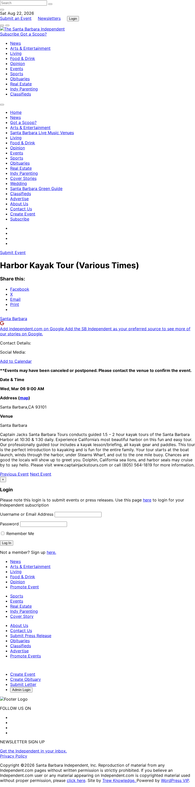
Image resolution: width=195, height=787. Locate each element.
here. (51, 552)
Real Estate (21, 83)
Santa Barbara (13, 318)
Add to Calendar (16, 361)
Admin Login (21, 690)
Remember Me (19, 533)
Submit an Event (15, 18)
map (24, 397)
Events (16, 68)
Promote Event (24, 586)
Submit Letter (23, 684)
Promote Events (25, 655)
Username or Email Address (26, 514)
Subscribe (10, 34)
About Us (19, 203)
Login (73, 19)
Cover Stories (23, 178)
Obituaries (20, 78)
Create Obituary (25, 679)
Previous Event (14, 474)
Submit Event (13, 252)
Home (16, 112)
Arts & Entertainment (30, 48)
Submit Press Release (30, 635)
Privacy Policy (13, 756)
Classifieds (20, 94)
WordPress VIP (175, 780)
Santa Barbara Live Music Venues (42, 132)
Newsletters (49, 18)
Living (16, 53)
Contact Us (21, 208)
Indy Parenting (24, 88)
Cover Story (22, 616)
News (15, 43)
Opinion (17, 63)
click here (76, 780)
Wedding (18, 183)
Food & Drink (22, 58)
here (147, 499)
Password (9, 523)
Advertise (19, 198)
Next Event (40, 474)
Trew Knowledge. (119, 780)
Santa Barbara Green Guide (36, 188)
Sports (16, 73)
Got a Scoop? (33, 34)
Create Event (22, 213)
